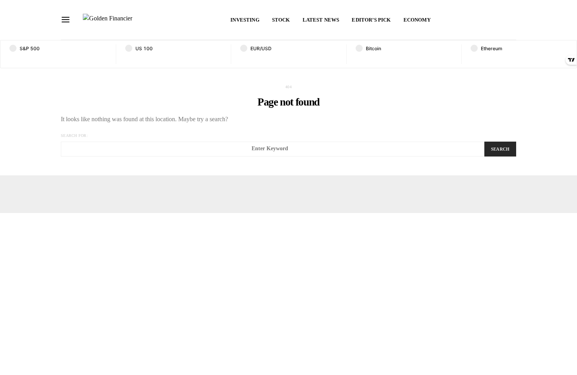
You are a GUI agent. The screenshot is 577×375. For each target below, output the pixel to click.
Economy (417, 20)
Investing (244, 20)
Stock (281, 20)
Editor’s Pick (371, 20)
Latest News (321, 20)
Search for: (74, 135)
